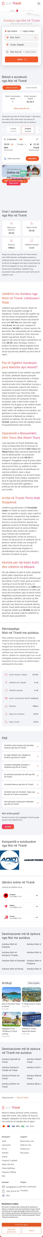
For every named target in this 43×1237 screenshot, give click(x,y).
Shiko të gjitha (33, 983)
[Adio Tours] (9, 860)
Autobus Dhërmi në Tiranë (10, 1085)
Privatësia (24, 1190)
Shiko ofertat (13, 183)
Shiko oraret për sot (21, 108)
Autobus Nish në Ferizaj (12, 969)
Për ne (4, 1149)
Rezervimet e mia (27, 1141)
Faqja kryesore (7, 1097)
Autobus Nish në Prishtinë (9, 945)
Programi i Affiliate (9, 1172)
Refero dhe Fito (8, 1164)
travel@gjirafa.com (13, 1187)
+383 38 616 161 (12, 1191)
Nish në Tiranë (11, 88)
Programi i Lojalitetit (9, 1160)
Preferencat (25, 1149)
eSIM (4, 1141)
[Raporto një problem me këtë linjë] (37, 139)
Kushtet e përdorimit (28, 1187)
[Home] (11, 3)
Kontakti (8, 827)
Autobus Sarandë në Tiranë (11, 1060)
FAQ (3, 1176)
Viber (8, 1196)
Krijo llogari (24, 1153)
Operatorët (6, 1145)
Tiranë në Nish (31, 88)
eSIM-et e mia (25, 1145)
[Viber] (3, 1195)
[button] (21, 746)
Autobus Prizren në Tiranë (10, 1077)
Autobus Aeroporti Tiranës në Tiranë (10, 1068)
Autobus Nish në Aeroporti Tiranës (10, 953)
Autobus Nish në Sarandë (13, 960)
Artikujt (4, 1157)
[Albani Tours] (33, 860)
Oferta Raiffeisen (8, 1168)
